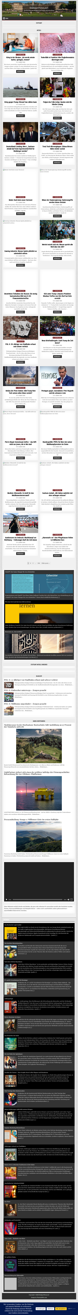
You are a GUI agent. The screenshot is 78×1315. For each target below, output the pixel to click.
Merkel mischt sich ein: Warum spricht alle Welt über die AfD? (57, 245)
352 (39, 563)
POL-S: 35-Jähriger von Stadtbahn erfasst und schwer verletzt (20, 345)
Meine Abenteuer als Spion (12, 982)
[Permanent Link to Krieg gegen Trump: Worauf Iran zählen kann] (20, 87)
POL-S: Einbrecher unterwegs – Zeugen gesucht (25, 692)
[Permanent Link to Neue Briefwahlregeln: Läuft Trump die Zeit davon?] (57, 326)
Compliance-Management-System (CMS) (17, 632)
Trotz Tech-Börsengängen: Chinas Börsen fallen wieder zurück (57, 147)
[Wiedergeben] (7, 902)
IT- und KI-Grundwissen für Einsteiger (16, 945)
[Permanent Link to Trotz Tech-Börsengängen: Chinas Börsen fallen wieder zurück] (57, 132)
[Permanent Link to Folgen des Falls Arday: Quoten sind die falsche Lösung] (57, 87)
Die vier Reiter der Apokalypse (13, 1019)
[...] (62, 597)
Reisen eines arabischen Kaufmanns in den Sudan (19, 1130)
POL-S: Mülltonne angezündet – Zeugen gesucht (25, 705)
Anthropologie (8, 964)
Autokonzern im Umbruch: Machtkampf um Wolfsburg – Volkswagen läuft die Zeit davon (20, 538)
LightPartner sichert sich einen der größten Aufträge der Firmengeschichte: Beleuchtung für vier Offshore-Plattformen (37, 775)
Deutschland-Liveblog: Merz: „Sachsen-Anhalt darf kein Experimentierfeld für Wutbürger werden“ (20, 148)
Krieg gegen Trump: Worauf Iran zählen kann (20, 102)
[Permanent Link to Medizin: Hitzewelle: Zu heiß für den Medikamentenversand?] (20, 475)
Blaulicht (21, 341)
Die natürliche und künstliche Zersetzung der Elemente (20, 1277)
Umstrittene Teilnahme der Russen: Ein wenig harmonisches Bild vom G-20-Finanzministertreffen (20, 296)
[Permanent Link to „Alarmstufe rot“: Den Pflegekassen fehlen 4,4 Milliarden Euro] (57, 523)
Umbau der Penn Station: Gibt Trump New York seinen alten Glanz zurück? (21, 392)
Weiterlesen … (69, 686)
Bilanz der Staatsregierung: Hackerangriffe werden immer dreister (57, 201)
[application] (39, 883)
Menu (7, 18)
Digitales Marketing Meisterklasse (14, 1093)
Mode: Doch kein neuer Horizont (20, 200)
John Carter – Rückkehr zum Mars (14, 1203)
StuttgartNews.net (39, 7)
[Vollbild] (71, 902)
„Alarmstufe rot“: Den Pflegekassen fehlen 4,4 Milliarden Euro (57, 538)
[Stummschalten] (68, 902)
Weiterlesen (21, 71)
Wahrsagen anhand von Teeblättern (15, 1111)
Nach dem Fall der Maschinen (13, 927)
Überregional (21, 54)
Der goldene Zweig (10, 1222)
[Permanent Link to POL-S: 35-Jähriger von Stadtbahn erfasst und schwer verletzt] (20, 328)
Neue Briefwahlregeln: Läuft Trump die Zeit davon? (57, 341)
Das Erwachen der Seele (11, 1000)
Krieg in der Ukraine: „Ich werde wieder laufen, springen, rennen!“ (20, 58)
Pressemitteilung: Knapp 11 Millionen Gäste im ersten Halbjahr (31, 821)
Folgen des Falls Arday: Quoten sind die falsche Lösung (57, 103)
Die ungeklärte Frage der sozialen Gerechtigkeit (18, 1259)
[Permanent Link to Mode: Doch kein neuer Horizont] (20, 182)
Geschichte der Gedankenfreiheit (14, 1148)
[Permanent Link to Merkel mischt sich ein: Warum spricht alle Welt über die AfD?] (57, 230)
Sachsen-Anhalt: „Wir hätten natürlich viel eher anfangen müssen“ (57, 494)
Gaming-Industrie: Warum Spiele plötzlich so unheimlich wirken (20, 252)
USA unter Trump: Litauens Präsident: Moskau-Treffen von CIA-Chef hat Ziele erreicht (57, 296)
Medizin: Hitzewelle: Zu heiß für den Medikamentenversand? (20, 494)
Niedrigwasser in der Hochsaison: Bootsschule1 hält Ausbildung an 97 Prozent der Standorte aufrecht (37, 727)
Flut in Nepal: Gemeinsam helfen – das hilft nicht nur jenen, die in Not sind (20, 443)
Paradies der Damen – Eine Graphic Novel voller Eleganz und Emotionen (26, 1037)
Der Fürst (7, 1166)
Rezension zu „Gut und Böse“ (14, 602)
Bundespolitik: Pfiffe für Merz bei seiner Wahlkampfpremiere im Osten (57, 443)
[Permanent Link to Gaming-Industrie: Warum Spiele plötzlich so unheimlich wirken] (20, 233)
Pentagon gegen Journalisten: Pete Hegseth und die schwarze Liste (57, 392)
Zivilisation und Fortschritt (12, 1185)
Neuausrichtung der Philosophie (14, 1240)
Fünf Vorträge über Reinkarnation (14, 1056)
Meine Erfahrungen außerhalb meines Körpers (18, 1074)
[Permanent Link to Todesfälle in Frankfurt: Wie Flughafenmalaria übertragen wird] (57, 43)
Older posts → (46, 563)
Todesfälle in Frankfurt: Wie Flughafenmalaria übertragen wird (57, 58)
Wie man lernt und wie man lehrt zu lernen (18, 572)
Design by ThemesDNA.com (39, 1299)
